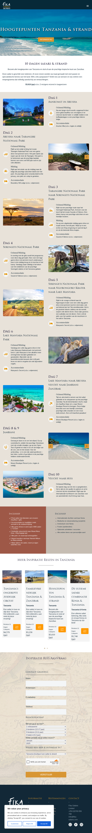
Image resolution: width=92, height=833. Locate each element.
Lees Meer (16, 627)
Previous (50, 157)
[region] (29, 817)
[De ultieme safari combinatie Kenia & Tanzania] (80, 576)
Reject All (29, 824)
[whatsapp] (70, 824)
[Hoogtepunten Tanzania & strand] (57, 576)
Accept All (44, 824)
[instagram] (81, 824)
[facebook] (76, 824)
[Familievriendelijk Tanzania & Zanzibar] (34, 576)
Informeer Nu (46, 39)
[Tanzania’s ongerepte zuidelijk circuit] (12, 576)
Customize (15, 824)
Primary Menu (88, 6)
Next (86, 157)
